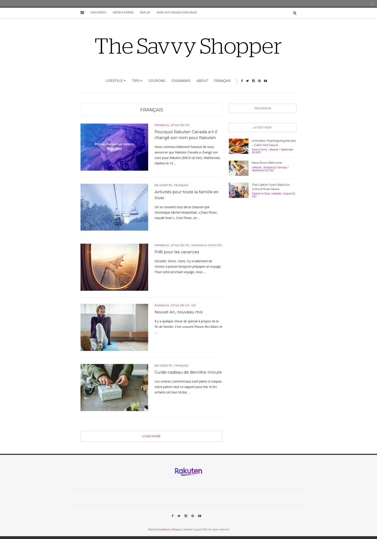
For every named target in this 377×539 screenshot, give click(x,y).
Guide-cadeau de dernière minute (188, 372)
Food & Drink (259, 149)
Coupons (157, 81)
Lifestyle (114, 81)
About (202, 81)
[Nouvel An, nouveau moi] (114, 327)
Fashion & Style (261, 193)
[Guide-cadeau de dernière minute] (114, 387)
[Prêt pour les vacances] (114, 267)
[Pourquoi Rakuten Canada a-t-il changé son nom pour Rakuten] (114, 146)
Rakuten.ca (98, 12)
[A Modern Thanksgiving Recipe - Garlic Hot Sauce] (238, 146)
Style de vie (180, 125)
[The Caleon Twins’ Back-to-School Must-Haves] (238, 190)
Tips (135, 81)
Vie (193, 305)
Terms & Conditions (159, 529)
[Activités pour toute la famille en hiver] (114, 207)
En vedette (163, 185)
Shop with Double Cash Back (177, 12)
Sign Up (145, 12)
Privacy (176, 529)
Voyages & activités (206, 245)
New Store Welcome (267, 162)
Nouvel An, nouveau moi (179, 312)
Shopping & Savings (275, 167)
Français (222, 81)
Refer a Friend (123, 12)
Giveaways (180, 81)
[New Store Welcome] (238, 168)
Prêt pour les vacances (177, 252)
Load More (151, 436)
